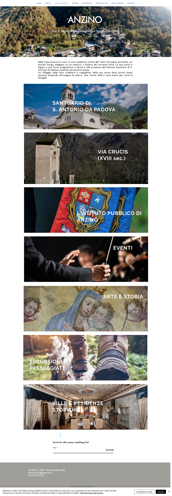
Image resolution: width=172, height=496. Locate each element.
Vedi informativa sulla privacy (91, 493)
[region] (86, 106)
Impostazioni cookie (144, 491)
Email (54, 447)
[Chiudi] (168, 491)
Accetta (161, 491)
